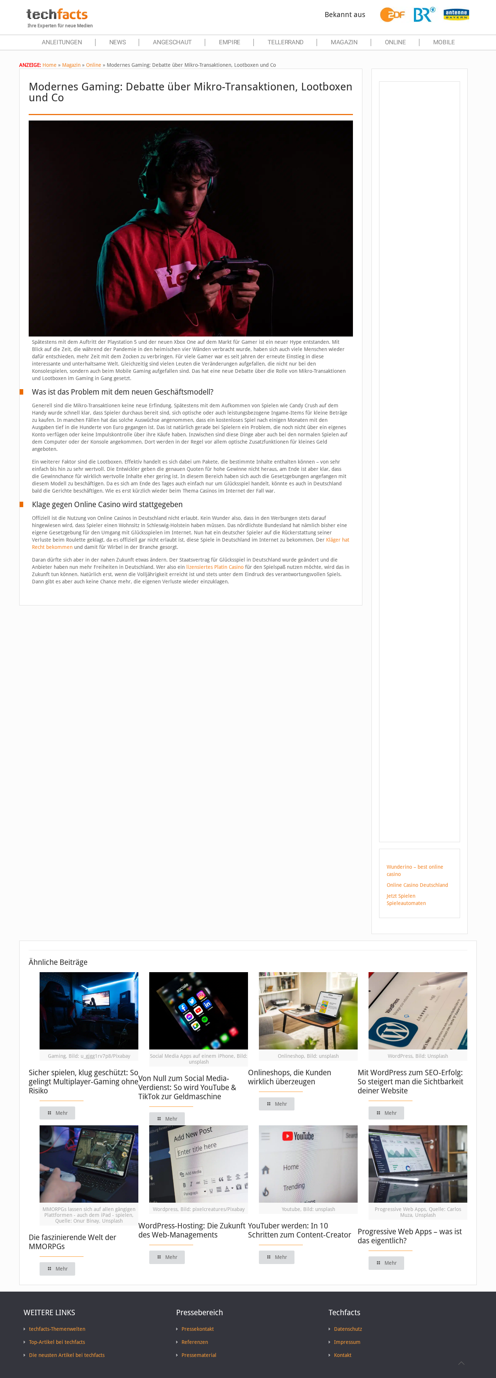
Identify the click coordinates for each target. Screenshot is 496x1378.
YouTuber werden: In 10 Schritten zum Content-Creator (299, 1230)
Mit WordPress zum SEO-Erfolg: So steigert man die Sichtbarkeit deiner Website (410, 1081)
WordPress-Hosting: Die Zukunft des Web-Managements (191, 1230)
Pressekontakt (198, 1329)
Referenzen (195, 1342)
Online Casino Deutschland (417, 885)
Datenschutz (348, 1329)
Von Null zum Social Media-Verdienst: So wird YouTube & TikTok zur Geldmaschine (187, 1087)
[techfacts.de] (57, 17)
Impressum (347, 1342)
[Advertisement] (419, 217)
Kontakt (342, 1355)
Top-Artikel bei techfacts (57, 1342)
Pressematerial (199, 1355)
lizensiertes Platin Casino (215, 567)
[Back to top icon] (461, 1363)
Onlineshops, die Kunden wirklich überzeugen (289, 1077)
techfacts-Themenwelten (57, 1329)
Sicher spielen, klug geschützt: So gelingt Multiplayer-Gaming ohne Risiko (83, 1081)
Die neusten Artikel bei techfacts (67, 1355)
